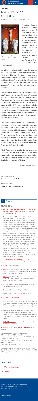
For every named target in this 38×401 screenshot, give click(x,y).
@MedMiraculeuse (9, 322)
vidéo (24, 294)
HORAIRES (5, 327)
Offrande (6, 277)
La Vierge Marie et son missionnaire (12, 185)
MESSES (6, 265)
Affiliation (6, 269)
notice (14, 213)
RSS (7, 371)
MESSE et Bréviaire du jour (12, 297)
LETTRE (5, 284)
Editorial (4, 8)
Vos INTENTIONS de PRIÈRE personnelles (17, 260)
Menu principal (35, 2)
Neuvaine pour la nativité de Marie (12, 177)
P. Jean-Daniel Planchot (21, 19)
